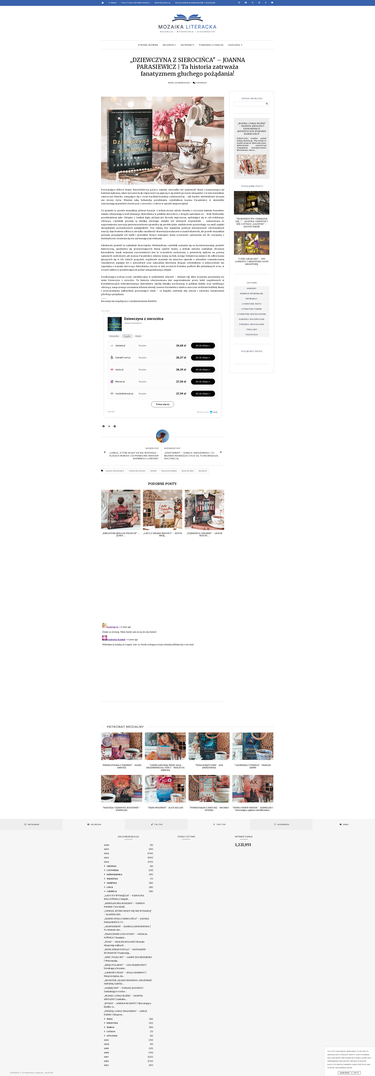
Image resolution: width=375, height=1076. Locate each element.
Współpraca (163, 3)
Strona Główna (148, 45)
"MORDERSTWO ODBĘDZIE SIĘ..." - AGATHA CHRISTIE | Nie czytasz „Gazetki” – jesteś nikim (251, 222)
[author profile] (162, 436)
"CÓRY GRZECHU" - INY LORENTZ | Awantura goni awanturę (251, 261)
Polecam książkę (169, 471)
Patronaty (188, 45)
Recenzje (203, 471)
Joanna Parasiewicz (114, 471)
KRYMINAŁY (252, 299)
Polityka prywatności (135, 3)
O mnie (113, 3)
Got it (356, 1073)
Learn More (345, 1073)
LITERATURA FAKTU (251, 304)
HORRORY (251, 288)
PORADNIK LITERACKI (211, 45)
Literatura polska (137, 471)
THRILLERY (251, 329)
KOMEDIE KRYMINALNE (251, 294)
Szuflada (234, 45)
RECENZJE (168, 45)
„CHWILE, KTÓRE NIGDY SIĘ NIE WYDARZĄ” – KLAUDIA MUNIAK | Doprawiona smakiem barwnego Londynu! (134, 455)
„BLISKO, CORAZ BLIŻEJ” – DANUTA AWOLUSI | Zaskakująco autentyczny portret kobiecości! (251, 128)
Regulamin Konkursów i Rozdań (195, 3)
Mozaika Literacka (35, 1073)
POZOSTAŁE (252, 335)
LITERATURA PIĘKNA (251, 309)
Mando (153, 471)
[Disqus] (162, 583)
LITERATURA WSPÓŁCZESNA (251, 314)
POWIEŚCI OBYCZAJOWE (251, 324)
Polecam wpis (187, 471)
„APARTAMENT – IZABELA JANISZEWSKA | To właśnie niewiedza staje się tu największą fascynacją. (191, 455)
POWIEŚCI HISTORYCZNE (251, 319)
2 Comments (201, 83)
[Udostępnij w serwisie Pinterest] (114, 427)
